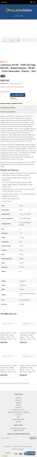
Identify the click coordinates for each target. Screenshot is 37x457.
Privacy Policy (7, 446)
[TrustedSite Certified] (14, 98)
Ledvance (17, 383)
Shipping (18, 402)
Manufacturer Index (27, 446)
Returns (18, 405)
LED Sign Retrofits (10, 383)
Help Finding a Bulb (18, 419)
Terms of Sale (16, 446)
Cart (34, 2)
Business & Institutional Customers (18, 412)
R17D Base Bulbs (25, 383)
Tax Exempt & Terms (18, 410)
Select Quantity (4, 91)
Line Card (18, 414)
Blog (18, 417)
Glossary (18, 422)
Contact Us (18, 400)
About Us (18, 398)
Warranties (18, 407)
